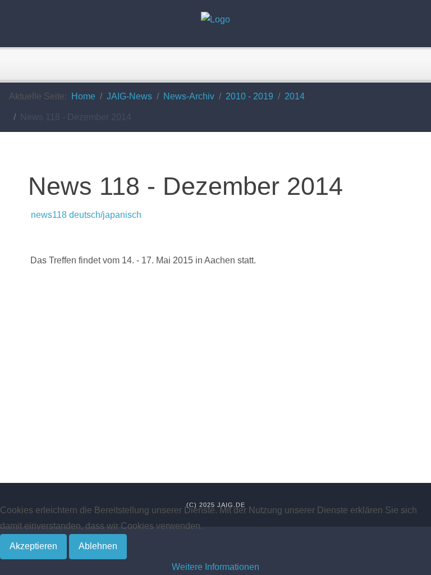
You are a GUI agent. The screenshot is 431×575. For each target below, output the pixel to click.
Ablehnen (98, 546)
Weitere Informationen (215, 567)
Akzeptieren (33, 546)
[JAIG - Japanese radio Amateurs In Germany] (215, 19)
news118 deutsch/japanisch (85, 215)
